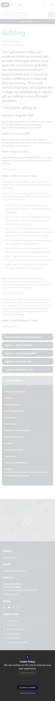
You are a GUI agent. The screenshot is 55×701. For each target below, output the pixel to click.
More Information (27, 673)
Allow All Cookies (27, 687)
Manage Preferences (27, 693)
